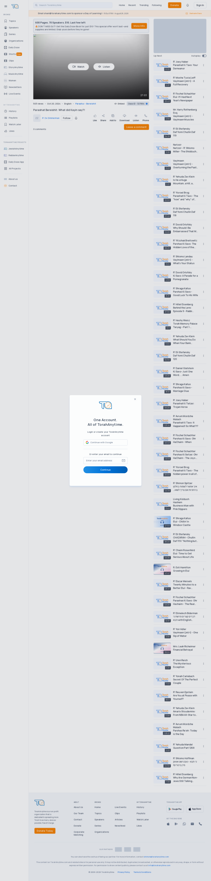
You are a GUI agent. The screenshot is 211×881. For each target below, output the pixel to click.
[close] (135, 399)
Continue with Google (101, 442)
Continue (105, 469)
